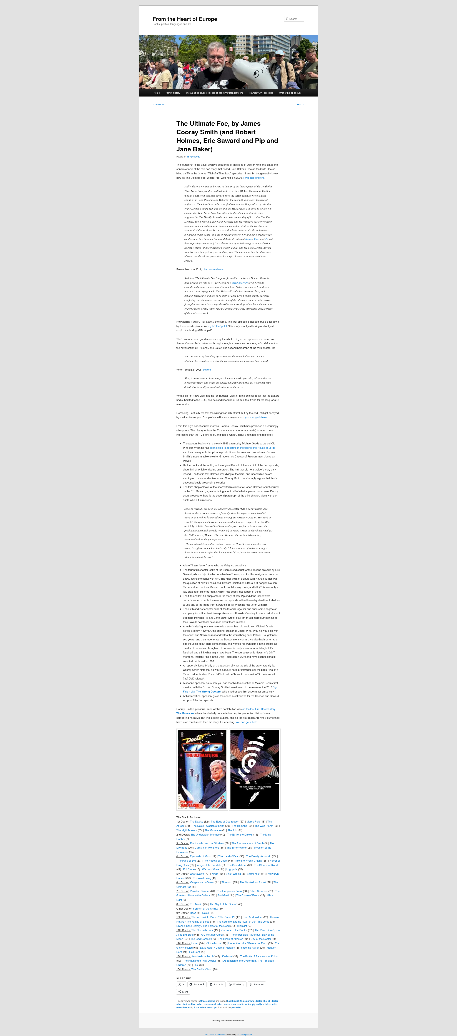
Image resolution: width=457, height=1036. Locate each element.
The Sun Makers (237, 865)
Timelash (227, 882)
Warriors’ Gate (210, 869)
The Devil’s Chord (201, 969)
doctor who (248, 1000)
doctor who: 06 (262, 1000)
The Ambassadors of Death (248, 843)
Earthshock (253, 873)
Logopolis (231, 869)
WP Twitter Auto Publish (215, 1034)
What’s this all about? (290, 92)
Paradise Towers (200, 891)
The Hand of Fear (228, 856)
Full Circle (189, 869)
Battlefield (223, 895)
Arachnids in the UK (203, 956)
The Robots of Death (215, 860)
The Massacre (213, 830)
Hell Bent (194, 952)
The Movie (196, 904)
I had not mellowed (213, 269)
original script (240, 282)
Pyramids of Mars (200, 856)
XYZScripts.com (245, 1034)
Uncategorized (207, 1000)
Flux (196, 965)
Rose (193, 913)
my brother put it (217, 326)
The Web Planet (264, 826)
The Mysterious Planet (253, 882)
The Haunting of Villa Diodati (199, 960)
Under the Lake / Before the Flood (247, 943)
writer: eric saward (206, 1004)
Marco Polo (253, 821)
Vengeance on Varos (202, 882)
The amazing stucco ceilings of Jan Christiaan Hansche (214, 92)
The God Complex (201, 939)
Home (157, 92)
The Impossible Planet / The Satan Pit (213, 917)
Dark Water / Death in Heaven (217, 947)
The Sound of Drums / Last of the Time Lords (243, 921)
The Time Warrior (237, 847)
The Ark (232, 830)
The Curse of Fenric (248, 895)
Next (300, 104)
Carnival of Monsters (207, 847)
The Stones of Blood (266, 865)
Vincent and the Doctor (234, 930)
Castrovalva (197, 873)
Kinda (215, 873)
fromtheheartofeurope (205, 1007)
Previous (159, 104)
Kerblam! (227, 956)
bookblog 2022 (234, 1000)
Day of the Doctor (261, 939)
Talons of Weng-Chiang (248, 860)
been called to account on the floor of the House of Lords (242, 447)
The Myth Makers (186, 830)
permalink (237, 1007)
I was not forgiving (253, 177)
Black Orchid (233, 873)
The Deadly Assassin (258, 856)
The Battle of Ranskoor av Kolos (259, 956)
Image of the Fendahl (209, 865)
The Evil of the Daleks (240, 834)
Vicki (256, 239)
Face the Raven (250, 947)
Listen (194, 943)
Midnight (242, 926)
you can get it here (256, 417)
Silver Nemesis (259, 891)
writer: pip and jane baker (258, 1004)
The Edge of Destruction (225, 821)
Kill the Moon (213, 943)
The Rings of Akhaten (230, 939)
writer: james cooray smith (230, 1004)
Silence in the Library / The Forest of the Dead (203, 926)
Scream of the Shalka (205, 908)
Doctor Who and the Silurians (207, 843)
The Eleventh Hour (202, 930)
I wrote (207, 369)
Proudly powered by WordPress (228, 1020)
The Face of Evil (186, 860)
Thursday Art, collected (261, 92)
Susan (248, 239)
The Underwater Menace (205, 834)
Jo (266, 239)
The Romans (239, 826)
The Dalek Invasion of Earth (208, 826)
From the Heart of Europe (185, 18)
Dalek (205, 913)
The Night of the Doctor (223, 904)
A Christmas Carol (212, 934)
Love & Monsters (253, 917)
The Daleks (196, 821)
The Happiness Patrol (229, 891)
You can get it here (246, 722)
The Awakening (202, 878)
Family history (172, 92)
